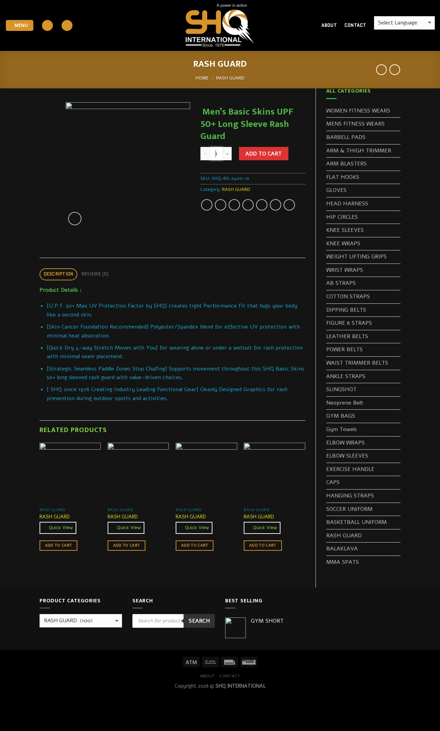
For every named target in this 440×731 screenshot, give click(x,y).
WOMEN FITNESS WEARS (358, 111)
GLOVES (336, 190)
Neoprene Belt (344, 403)
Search (199, 620)
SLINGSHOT (341, 389)
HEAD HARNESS (347, 203)
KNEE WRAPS (343, 243)
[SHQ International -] (220, 25)
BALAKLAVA (342, 548)
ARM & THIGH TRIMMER (358, 150)
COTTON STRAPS (348, 296)
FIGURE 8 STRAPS (349, 323)
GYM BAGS (340, 416)
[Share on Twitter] (220, 205)
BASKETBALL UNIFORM (356, 522)
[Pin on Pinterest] (248, 205)
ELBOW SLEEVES (347, 456)
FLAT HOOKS (342, 177)
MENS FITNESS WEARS (355, 124)
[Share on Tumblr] (289, 205)
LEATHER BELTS (347, 336)
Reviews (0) (95, 274)
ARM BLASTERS (346, 164)
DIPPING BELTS (346, 310)
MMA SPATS (342, 562)
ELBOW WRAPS (345, 443)
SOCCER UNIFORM (349, 509)
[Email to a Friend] (234, 205)
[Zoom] (74, 218)
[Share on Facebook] (206, 205)
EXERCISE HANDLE (350, 469)
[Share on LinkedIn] (275, 205)
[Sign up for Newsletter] (67, 25)
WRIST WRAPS (344, 270)
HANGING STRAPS (350, 495)
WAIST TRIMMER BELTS (357, 363)
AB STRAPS (341, 283)
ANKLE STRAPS (345, 376)
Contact (355, 25)
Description (59, 274)
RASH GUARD (230, 78)
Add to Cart (263, 153)
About (329, 25)
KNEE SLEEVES (345, 230)
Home (202, 78)
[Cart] (304, 25)
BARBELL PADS (345, 137)
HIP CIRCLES (342, 217)
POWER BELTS (344, 349)
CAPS (333, 482)
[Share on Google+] (261, 205)
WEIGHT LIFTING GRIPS (356, 256)
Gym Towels (341, 429)
